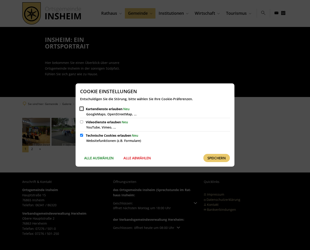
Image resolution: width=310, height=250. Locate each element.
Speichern (216, 158)
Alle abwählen (137, 158)
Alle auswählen (99, 158)
